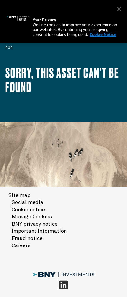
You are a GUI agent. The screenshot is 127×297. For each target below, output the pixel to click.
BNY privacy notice (35, 224)
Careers (21, 245)
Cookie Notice (103, 34)
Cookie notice (28, 209)
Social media (27, 202)
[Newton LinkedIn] (63, 285)
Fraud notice (27, 238)
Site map (19, 195)
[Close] (119, 9)
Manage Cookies (32, 216)
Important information (39, 231)
